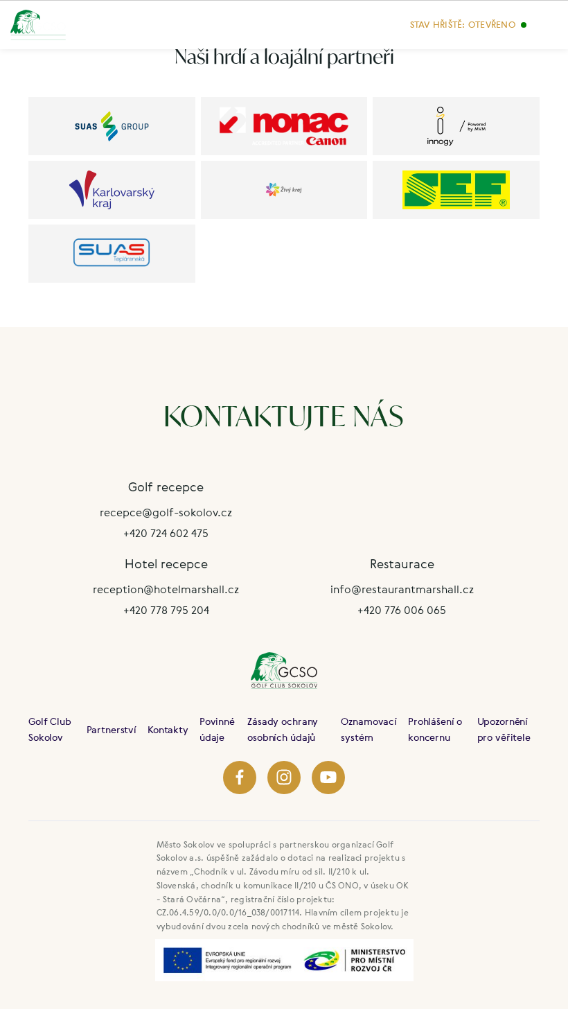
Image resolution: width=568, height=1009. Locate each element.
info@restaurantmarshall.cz (402, 589)
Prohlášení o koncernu (435, 729)
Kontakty (168, 729)
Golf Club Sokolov (49, 729)
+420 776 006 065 (401, 609)
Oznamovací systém (369, 729)
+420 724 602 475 (165, 533)
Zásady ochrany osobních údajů (282, 729)
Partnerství (111, 729)
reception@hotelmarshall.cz (166, 589)
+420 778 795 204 (166, 609)
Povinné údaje (217, 729)
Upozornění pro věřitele (504, 729)
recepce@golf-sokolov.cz (166, 512)
